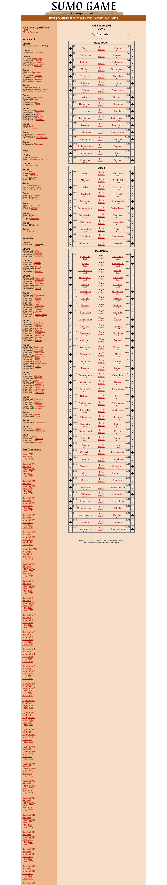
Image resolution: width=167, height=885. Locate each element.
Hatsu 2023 (28, 510)
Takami (36, 380)
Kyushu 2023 (29, 498)
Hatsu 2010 (28, 725)
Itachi (37, 304)
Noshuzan (34, 175)
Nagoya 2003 (29, 837)
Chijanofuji (39, 116)
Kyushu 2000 (29, 883)
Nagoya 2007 (29, 769)
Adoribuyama (35, 159)
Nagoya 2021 (29, 537)
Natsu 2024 (28, 488)
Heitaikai (37, 297)
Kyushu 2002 (29, 849)
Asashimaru (39, 352)
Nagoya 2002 (29, 854)
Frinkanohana (40, 406)
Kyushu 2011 (29, 700)
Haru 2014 (27, 659)
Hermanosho (38, 349)
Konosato (37, 263)
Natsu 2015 (28, 639)
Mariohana (34, 215)
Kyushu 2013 (29, 666)
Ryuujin (37, 375)
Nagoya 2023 (29, 503)
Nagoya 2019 (29, 569)
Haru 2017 (27, 608)
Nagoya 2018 (29, 586)
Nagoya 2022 (29, 520)
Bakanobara (39, 356)
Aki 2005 (27, 800)
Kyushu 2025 (29, 464)
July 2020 (27, 554)
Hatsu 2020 (28, 559)
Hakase (38, 302)
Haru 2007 (27, 773)
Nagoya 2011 (29, 705)
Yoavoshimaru (39, 323)
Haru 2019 (27, 574)
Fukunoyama (39, 264)
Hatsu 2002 (28, 861)
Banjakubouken (37, 189)
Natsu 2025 (28, 471)
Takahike (38, 46)
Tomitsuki (37, 401)
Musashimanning (41, 363)
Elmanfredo (39, 391)
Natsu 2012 (28, 691)
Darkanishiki (39, 280)
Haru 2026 (27, 457)
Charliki (39, 79)
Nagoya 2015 (29, 637)
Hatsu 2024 (28, 493)
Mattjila (37, 358)
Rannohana (36, 74)
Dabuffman (40, 120)
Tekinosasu (39, 313)
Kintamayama (41, 134)
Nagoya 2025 (29, 469)
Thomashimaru (40, 339)
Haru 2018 (27, 591)
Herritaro (38, 429)
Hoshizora (40, 136)
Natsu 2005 (28, 805)
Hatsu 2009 (28, 742)
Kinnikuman (39, 144)
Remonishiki (39, 393)
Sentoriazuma (37, 58)
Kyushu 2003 (29, 832)
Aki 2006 (27, 783)
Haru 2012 (27, 693)
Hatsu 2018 (28, 593)
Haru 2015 (27, 642)
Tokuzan (38, 384)
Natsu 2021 (28, 539)
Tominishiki (39, 270)
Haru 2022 (27, 525)
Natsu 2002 (28, 856)
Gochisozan (39, 354)
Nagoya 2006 (29, 786)
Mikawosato (39, 256)
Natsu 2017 (28, 605)
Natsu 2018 (28, 588)
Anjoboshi (38, 254)
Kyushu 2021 (29, 532)
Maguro (38, 333)
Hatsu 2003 (28, 844)
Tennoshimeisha (41, 315)
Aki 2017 (27, 600)
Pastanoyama (40, 385)
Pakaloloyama (41, 118)
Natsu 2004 (28, 822)
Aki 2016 (27, 617)
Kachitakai (39, 311)
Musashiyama (40, 278)
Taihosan (37, 414)
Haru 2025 (27, 474)
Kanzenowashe (40, 430)
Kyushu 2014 (29, 649)
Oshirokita (38, 101)
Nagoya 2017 (29, 603)
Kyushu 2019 (29, 564)
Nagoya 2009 (29, 734)
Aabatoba (38, 287)
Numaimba (39, 365)
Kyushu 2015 (29, 632)
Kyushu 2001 (29, 866)
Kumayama (39, 283)
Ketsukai (38, 289)
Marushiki (38, 442)
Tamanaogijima (35, 185)
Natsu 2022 (28, 522)
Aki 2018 (27, 583)
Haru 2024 (27, 491)
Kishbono (38, 404)
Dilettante (38, 112)
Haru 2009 (27, 739)
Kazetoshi (38, 266)
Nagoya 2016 (29, 620)
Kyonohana (38, 399)
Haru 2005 (27, 808)
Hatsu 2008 (28, 759)
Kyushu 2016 (29, 615)
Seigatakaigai (36, 187)
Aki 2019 (27, 566)
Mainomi (34, 209)
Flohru (37, 103)
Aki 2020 (27, 552)
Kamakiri (38, 66)
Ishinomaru (39, 272)
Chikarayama (40, 306)
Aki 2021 (27, 535)
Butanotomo (35, 205)
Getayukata (39, 281)
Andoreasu (39, 285)
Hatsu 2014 (28, 661)
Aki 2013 (27, 669)
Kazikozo (38, 437)
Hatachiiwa (39, 439)
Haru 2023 (27, 508)
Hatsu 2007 (28, 776)
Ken (36, 440)
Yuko (33, 179)
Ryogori (37, 359)
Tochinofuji (34, 231)
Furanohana (38, 378)
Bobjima (38, 361)
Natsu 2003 (28, 839)
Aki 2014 (27, 652)
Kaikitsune (36, 87)
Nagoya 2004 (29, 820)
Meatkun (35, 128)
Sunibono (39, 114)
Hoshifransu (40, 91)
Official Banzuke (30, 32)
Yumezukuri (39, 111)
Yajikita (36, 251)
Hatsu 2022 (28, 527)
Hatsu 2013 (28, 678)
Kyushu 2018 (29, 581)
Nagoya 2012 (29, 688)
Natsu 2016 (28, 622)
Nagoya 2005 (29, 803)
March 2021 (28, 542)
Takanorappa (39, 295)
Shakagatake (37, 97)
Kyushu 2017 (29, 598)
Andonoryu (39, 324)
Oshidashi (38, 368)
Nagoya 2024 (29, 486)
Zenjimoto (38, 60)
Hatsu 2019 (28, 576)
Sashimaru (38, 253)
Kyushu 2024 (29, 481)
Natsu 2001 (28, 873)
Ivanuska (38, 408)
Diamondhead (40, 422)
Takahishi (34, 225)
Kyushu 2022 (29, 515)
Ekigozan (33, 172)
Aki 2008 (27, 749)
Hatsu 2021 (28, 544)
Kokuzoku (39, 326)
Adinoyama (35, 207)
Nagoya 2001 (29, 871)
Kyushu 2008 (29, 747)
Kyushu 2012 (29, 683)
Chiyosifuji (38, 268)
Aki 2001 (27, 868)
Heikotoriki (38, 307)
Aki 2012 (27, 686)
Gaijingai (38, 77)
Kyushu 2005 (29, 798)
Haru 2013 (27, 676)
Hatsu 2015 (28, 644)
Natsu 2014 (28, 656)
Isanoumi (38, 341)
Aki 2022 (27, 517)
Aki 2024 (27, 483)
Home (25, 30)
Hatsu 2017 (28, 610)
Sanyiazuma (39, 387)
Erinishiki (33, 177)
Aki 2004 (27, 817)
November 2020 (30, 549)
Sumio (31, 126)
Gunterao (38, 309)
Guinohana (38, 402)
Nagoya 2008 (29, 751)
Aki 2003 (27, 834)
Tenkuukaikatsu (42, 138)
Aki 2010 (27, 715)
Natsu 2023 (28, 505)
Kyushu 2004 (29, 815)
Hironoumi (34, 157)
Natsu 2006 (28, 788)
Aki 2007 (27, 766)
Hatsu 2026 (28, 459)
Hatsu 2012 (28, 695)
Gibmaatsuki (39, 316)
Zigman (35, 99)
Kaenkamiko (39, 64)
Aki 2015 (27, 634)
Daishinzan (39, 337)
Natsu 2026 (28, 454)
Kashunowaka (40, 335)
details (101, 49)
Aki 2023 (27, 500)
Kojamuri (39, 81)
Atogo (32, 174)
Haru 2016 (27, 625)
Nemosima (39, 328)
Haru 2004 (27, 825)
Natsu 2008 (28, 754)
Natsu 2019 (28, 571)
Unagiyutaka (35, 195)
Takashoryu (38, 347)
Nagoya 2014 (29, 654)
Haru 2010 (27, 722)
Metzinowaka (40, 332)
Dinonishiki (34, 165)
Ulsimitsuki (34, 217)
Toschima (34, 197)
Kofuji (38, 104)
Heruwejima (34, 219)
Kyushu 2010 (29, 712)
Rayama (38, 330)
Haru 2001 (27, 876)
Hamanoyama (41, 89)
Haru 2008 (27, 756)
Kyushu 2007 (29, 764)
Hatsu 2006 (28, 793)
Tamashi (38, 367)
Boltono (38, 62)
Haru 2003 (27, 842)
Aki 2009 (27, 732)
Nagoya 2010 (29, 717)
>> (128, 34)
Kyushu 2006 (29, 781)
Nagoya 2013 (29, 671)
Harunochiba (40, 52)
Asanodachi (38, 350)
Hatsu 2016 (28, 627)
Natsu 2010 (28, 720)
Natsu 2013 (28, 673)
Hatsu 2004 (28, 827)
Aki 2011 (27, 703)
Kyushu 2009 (29, 730)
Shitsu (37, 245)
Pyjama (37, 416)
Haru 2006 (27, 790)
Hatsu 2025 (28, 476)
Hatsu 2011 (28, 708)
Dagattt (38, 300)
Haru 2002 (27, 859)
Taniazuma (39, 382)
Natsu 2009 (28, 737)
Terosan (38, 298)
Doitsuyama (36, 72)
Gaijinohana (36, 199)
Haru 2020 (27, 556)
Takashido (38, 376)
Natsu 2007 (28, 771)
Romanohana (40, 389)
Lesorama (38, 76)
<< (75, 34)
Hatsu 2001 (28, 878)
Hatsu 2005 (28, 810)
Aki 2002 (27, 851)
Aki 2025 (27, 466)
